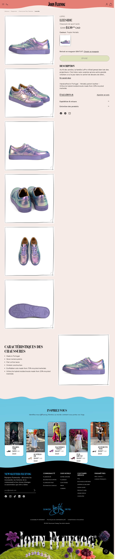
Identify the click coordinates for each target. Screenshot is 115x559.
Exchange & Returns (84, 481)
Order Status (81, 493)
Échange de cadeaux (50, 485)
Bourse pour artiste (49, 480)
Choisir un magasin (91, 51)
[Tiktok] (14, 496)
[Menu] (3, 4)
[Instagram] (10, 496)
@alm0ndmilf (81, 450)
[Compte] (107, 4)
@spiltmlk (104, 443)
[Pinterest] (23, 496)
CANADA (100, 476)
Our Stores (64, 482)
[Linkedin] (19, 496)
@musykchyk (60, 443)
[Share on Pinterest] (65, 113)
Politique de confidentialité (56, 520)
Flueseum (63, 480)
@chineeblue (39, 450)
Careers (62, 488)
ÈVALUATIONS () (66, 95)
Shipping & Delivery (83, 484)
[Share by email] (69, 113)
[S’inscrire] (34, 490)
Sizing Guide (81, 487)
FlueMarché (47, 477)
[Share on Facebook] (61, 113)
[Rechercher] (7, 4)
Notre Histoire (65, 477)
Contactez (80, 496)
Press (62, 485)
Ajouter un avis (103, 95)
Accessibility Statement (37, 520)
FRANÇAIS (103, 479)
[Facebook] (5, 496)
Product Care (81, 490)
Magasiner (14, 11)
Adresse (6, 11)
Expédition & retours (68, 101)
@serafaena (17, 443)
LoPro (62, 16)
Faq (78, 479)
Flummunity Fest (48, 482)
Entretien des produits (69, 106)
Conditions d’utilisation (76, 520)
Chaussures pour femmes (26, 11)
